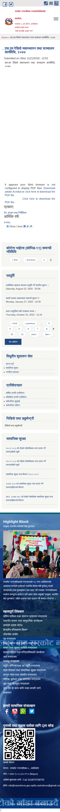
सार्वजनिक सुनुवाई (13, 401)
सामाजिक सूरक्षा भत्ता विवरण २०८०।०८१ (22, 474)
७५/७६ (7, 222)
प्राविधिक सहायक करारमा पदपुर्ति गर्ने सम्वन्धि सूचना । (27, 285)
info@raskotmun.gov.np (20, 785)
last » (48, 334)
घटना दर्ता (10, 364)
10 (12, 334)
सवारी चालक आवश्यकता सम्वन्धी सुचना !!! (22, 298)
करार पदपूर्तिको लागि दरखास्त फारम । (21, 311)
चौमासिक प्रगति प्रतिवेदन (16, 397)
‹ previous (30, 260)
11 (22, 334)
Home (5, 37)
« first (15, 260)
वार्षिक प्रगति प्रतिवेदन (15, 393)
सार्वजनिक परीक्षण (13, 405)
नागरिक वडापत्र (12, 372)
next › (34, 334)
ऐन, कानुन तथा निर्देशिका (15, 212)
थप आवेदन (13, 342)
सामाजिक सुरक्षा (12, 368)
